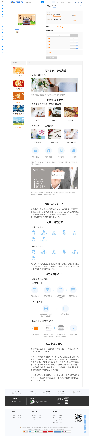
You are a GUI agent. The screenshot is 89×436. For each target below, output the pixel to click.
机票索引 (13, 415)
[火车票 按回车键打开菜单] (2, 11)
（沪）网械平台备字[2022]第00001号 (47, 427)
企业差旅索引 (14, 419)
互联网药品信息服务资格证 (36, 427)
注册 (57, 2)
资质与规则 (71, 427)
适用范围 (79, 5)
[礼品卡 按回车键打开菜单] (2, 39)
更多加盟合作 (34, 419)
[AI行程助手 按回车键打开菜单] (2, 27)
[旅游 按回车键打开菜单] (2, 14)
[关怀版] (82, 2)
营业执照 (31, 403)
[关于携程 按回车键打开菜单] (2, 52)
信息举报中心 (38, 432)
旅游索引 (13, 417)
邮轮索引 (19, 417)
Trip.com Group (55, 422)
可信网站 (44, 432)
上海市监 (26, 431)
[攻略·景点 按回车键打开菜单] (2, 29)
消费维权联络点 (63, 432)
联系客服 (69, 2)
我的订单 (62, 2)
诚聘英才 (60, 415)
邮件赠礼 (85, 421)
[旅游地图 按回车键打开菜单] (2, 32)
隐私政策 (60, 417)
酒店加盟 (39, 417)
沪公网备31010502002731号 (26, 427)
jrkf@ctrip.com (60, 402)
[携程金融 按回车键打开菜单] (2, 42)
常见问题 (85, 424)
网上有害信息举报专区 (57, 432)
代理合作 (33, 417)
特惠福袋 (85, 419)
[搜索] (42, 2)
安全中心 (60, 419)
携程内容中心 (55, 420)
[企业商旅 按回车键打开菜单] (2, 46)
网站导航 (19, 415)
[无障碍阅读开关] (78, 2)
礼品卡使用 (14, 401)
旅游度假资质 (63, 427)
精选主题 (85, 416)
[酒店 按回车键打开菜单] (2, 5)
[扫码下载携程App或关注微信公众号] (75, 2)
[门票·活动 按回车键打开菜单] (2, 17)
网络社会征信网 (32, 431)
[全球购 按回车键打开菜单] (2, 36)
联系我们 (54, 415)
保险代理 (39, 415)
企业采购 (85, 429)
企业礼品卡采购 (34, 415)
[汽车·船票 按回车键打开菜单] (2, 20)
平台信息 (67, 427)
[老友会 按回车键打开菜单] (2, 49)
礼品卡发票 (19, 401)
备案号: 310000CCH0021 (37, 402)
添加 (74, 35)
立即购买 (52, 57)
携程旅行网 (17, 2)
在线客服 (85, 427)
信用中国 (50, 432)
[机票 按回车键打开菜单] (2, 8)
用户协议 (54, 417)
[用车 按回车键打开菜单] (2, 23)
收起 (79, 12)
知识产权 (60, 420)
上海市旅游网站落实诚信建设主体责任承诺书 (58, 429)
